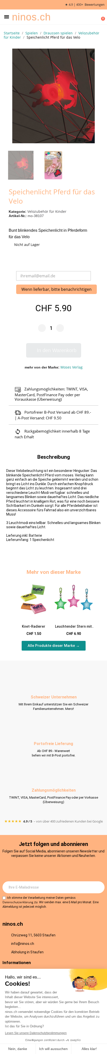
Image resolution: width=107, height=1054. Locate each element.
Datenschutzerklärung (17, 902)
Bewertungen (95, 4)
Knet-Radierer (33, 626)
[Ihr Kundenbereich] (93, 17)
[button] (6, 17)
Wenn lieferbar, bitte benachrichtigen (56, 289)
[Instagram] (33, 869)
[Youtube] (60, 869)
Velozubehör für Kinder (46, 211)
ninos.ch (31, 16)
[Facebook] (47, 869)
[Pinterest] (74, 869)
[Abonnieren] (98, 887)
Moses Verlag (71, 367)
